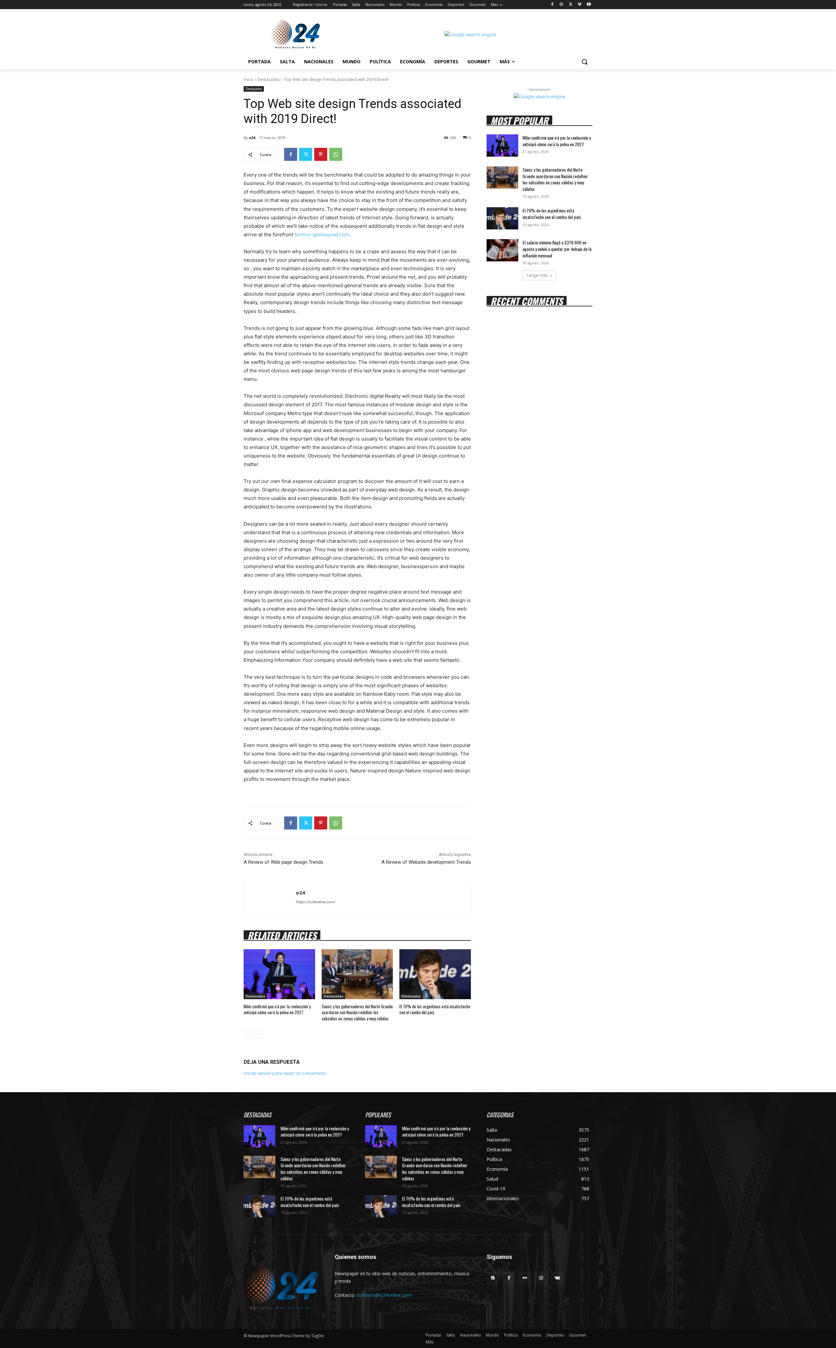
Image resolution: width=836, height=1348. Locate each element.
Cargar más (537, 275)
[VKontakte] (557, 1278)
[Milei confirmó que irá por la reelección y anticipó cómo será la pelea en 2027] (279, 974)
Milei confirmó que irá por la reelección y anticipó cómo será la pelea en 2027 (277, 1009)
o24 (252, 137)
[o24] (270, 897)
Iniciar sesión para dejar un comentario (285, 1073)
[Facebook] (552, 4)
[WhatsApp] (335, 154)
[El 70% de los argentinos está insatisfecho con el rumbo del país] (435, 974)
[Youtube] (588, 4)
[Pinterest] (320, 154)
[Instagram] (561, 4)
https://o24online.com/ (315, 902)
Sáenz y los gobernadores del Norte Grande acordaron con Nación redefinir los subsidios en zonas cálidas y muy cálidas (357, 1012)
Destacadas (269, 79)
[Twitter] (570, 4)
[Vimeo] (579, 4)
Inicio (248, 79)
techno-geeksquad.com (322, 234)
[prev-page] (248, 1034)
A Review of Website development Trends (426, 862)
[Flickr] (525, 1278)
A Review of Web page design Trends (283, 862)
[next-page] (258, 1034)
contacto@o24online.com (384, 1295)
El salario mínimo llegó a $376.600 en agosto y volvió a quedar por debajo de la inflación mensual (556, 248)
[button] (584, 62)
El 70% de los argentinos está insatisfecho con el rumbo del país (434, 1009)
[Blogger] (493, 1278)
